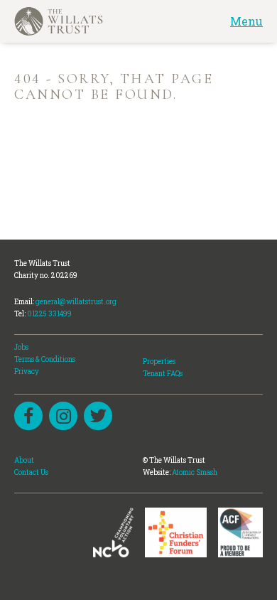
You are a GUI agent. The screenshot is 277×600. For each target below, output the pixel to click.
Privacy (26, 371)
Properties (159, 361)
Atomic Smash (194, 472)
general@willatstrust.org (76, 301)
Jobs (21, 347)
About (24, 460)
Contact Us (31, 472)
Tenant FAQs (163, 373)
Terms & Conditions (44, 359)
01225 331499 (49, 313)
